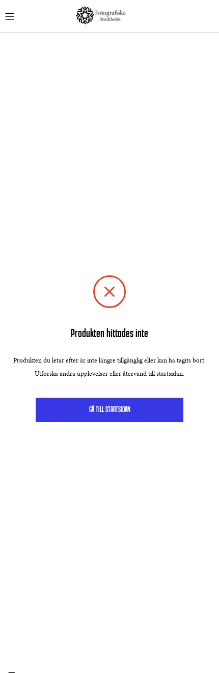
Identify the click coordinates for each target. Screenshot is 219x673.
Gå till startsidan (109, 410)
